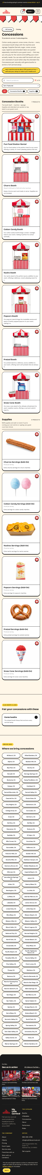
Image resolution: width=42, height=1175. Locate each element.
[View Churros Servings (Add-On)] (21, 450)
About (4, 1137)
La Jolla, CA (31, 890)
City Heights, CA (11, 804)
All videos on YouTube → (32, 1067)
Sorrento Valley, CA (11, 1019)
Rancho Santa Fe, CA (11, 988)
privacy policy (7, 1166)
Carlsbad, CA (31, 786)
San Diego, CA (11, 995)
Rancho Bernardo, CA (31, 976)
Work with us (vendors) (6, 1156)
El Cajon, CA (31, 835)
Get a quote (26, 1151)
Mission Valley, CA (31, 921)
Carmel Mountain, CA (11, 792)
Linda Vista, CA (11, 909)
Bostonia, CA (11, 780)
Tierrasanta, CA (31, 1025)
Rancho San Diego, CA (31, 982)
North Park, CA (11, 939)
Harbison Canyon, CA (31, 860)
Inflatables (25, 1116)
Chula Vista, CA (31, 798)
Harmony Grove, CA (11, 866)
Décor (24, 1122)
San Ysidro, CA (11, 1001)
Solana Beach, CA (31, 1013)
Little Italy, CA (30, 909)
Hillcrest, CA (11, 872)
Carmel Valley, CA (31, 792)
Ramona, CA (11, 976)
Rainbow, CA (31, 970)
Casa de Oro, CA (11, 798)
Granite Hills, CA (11, 860)
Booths (24, 1113)
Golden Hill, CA (31, 853)
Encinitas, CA (30, 841)
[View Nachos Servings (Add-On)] (21, 534)
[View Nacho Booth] (21, 262)
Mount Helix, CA (11, 927)
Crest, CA (11, 817)
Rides (24, 1128)
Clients (4, 1140)
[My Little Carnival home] (6, 11)
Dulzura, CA (31, 829)
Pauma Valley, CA (31, 958)
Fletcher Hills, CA (11, 853)
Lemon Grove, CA (31, 903)
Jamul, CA (31, 878)
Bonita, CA (30, 768)
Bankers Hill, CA (31, 761)
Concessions (26, 1119)
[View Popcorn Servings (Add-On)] (21, 576)
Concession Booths (17, 91)
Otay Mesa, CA (31, 946)
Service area (6, 1149)
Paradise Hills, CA (11, 958)
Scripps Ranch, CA (31, 1007)
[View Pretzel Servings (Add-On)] (21, 618)
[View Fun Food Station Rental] (21, 132)
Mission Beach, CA (31, 915)
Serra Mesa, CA (11, 1013)
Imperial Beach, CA (31, 872)
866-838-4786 (27, 1137)
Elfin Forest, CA (11, 841)
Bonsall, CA (11, 774)
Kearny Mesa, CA (30, 884)
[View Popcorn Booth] (21, 305)
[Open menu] (38, 11)
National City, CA (11, 933)
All (4, 91)
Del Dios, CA (11, 823)
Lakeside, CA (11, 903)
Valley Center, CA (11, 1038)
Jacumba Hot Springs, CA (11, 878)
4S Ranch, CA (11, 755)
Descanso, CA (11, 829)
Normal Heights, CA (31, 933)
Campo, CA (11, 786)
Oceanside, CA (11, 946)
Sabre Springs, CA (31, 988)
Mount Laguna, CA (31, 927)
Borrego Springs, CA (31, 774)
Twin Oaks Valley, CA (11, 1031)
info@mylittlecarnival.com (31, 1140)
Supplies (33, 91)
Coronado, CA (31, 811)
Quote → (30, 11)
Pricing (4, 1143)
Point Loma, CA (31, 964)
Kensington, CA (11, 890)
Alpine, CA (11, 761)
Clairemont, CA (31, 804)
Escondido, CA (11, 847)
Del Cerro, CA (30, 817)
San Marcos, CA (31, 995)
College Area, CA (11, 811)
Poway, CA (11, 970)
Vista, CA (31, 1038)
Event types (6, 1146)
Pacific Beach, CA (11, 952)
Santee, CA (11, 1007)
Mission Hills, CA (11, 921)
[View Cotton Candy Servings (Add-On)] (21, 492)
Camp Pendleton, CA (31, 780)
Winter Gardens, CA (30, 1044)
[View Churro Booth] (21, 175)
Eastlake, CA (11, 835)
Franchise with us (8, 1152)
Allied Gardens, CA (31, 755)
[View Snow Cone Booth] (21, 392)
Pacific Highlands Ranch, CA (31, 952)
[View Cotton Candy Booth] (21, 218)
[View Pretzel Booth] (21, 349)
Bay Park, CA (11, 768)
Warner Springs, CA (11, 1044)
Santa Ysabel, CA (30, 1001)
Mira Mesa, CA (11, 915)
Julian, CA (11, 884)
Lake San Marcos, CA (31, 896)
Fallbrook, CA (30, 847)
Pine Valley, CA (11, 964)
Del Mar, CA (31, 823)
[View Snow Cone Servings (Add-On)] (21, 659)
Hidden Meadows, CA (31, 866)
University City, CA (31, 1031)
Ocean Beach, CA (31, 939)
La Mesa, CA (11, 896)
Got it (6, 1170)
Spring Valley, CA (11, 1025)
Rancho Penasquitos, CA (11, 982)
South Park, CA (31, 1019)
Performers (26, 1125)
